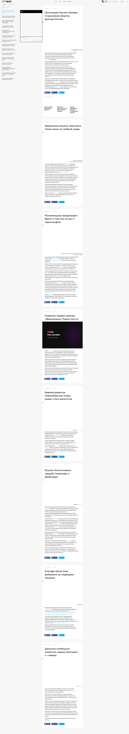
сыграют (47, 508)
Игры (60, 1)
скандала (47, 447)
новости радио (10, 4)
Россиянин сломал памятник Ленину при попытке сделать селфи (8, 58)
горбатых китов (64, 622)
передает (47, 59)
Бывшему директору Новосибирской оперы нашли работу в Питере (8, 68)
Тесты (56, 1)
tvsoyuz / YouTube (80, 50)
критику (58, 86)
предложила (57, 82)
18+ (127, 1)
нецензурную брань (56, 260)
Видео (64, 1)
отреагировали (57, 523)
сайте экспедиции (63, 172)
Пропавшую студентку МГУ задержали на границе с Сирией (8, 49)
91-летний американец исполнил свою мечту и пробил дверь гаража (9, 74)
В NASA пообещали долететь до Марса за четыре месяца (8, 54)
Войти (122, 1)
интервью (59, 282)
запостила (55, 518)
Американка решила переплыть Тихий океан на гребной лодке (9, 16)
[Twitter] (61, 93)
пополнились (48, 609)
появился (50, 351)
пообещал (73, 690)
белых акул (56, 622)
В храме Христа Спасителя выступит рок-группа (7, 63)
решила (67, 164)
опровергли (73, 443)
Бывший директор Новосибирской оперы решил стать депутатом (8, 31)
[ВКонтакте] (47, 93)
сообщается (57, 435)
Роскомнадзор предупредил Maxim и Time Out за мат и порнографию (8, 21)
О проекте (115, 1)
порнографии (55, 258)
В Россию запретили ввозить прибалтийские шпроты (8, 79)
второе (51, 294)
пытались (56, 193)
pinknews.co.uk (80, 504)
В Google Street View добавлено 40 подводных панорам (9, 41)
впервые (68, 540)
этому (61, 267)
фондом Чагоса (68, 614)
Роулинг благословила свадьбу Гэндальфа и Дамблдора (8, 36)
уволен (57, 446)
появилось (56, 533)
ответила (56, 526)
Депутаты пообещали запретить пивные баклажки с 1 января (9, 45)
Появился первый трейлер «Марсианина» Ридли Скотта (8, 26)
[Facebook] (54, 93)
